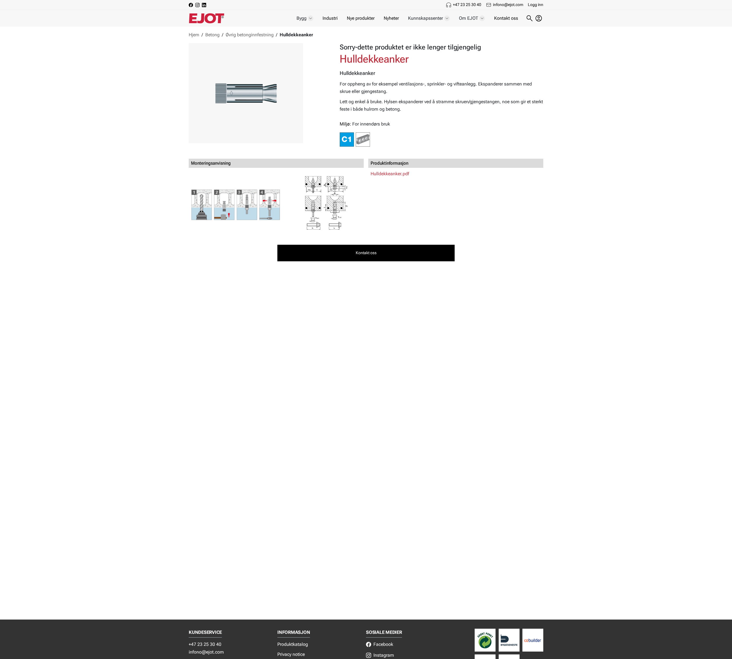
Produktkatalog (292, 644)
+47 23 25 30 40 (467, 4)
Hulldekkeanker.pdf (390, 173)
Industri (330, 18)
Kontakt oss (506, 18)
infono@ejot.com (508, 4)
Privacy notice (291, 654)
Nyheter (391, 18)
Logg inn (535, 4)
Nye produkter (361, 18)
